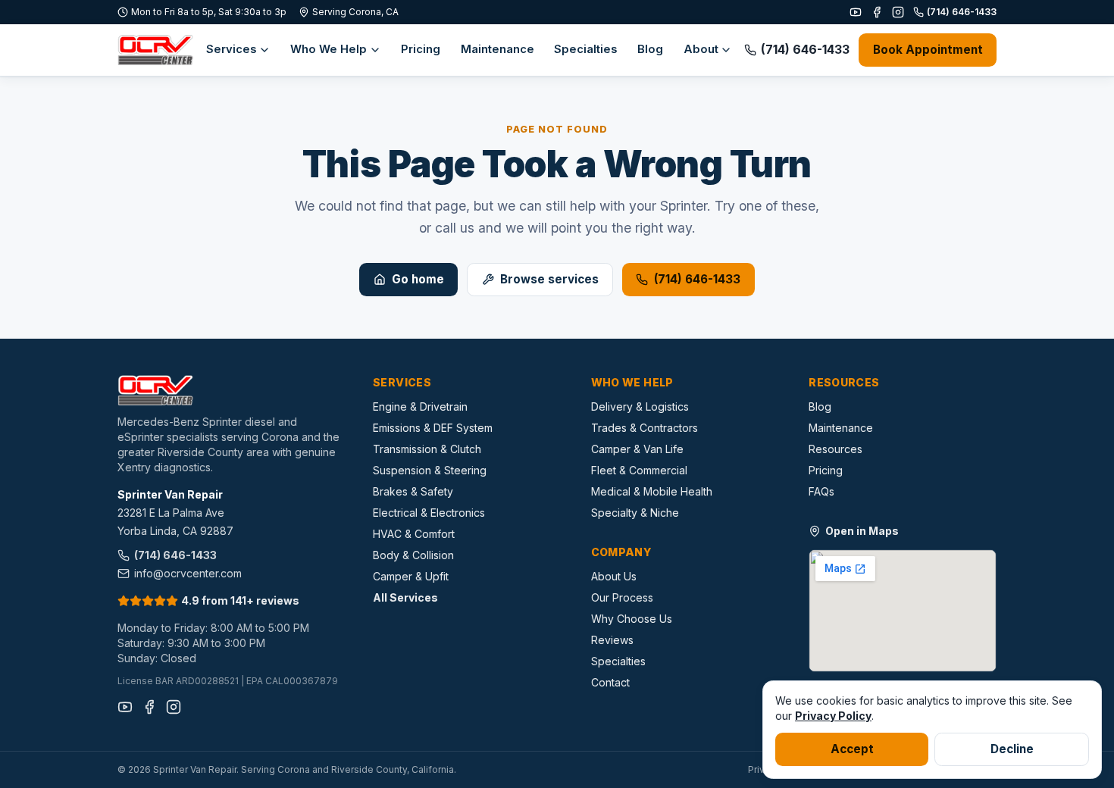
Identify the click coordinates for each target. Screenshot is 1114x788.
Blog (650, 49)
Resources (835, 448)
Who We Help (328, 49)
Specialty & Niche (635, 512)
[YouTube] (856, 12)
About (701, 49)
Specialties (586, 49)
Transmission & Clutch (427, 448)
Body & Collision (413, 555)
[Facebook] (877, 12)
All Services (405, 597)
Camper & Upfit (411, 576)
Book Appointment (928, 49)
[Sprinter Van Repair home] (155, 50)
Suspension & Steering (430, 470)
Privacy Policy (833, 715)
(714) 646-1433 (962, 11)
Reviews (612, 639)
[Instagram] (898, 12)
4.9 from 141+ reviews (240, 600)
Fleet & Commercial (639, 470)
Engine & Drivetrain (420, 406)
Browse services (549, 279)
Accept (852, 749)
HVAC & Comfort (414, 533)
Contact (610, 682)
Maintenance (497, 49)
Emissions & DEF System (433, 427)
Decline (1012, 749)
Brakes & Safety (413, 491)
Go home (418, 279)
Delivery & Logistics (640, 406)
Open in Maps (862, 530)
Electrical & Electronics (429, 512)
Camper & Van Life (637, 448)
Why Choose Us (631, 618)
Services (231, 49)
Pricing (420, 49)
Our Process (622, 597)
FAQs (821, 491)
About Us (614, 576)
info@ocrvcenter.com (188, 573)
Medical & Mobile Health (651, 491)
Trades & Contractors (644, 427)
